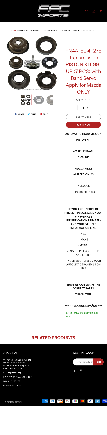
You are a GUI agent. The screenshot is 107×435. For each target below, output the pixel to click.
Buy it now (83, 124)
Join (98, 362)
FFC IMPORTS (16, 402)
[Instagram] (80, 370)
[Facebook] (74, 370)
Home (13, 30)
